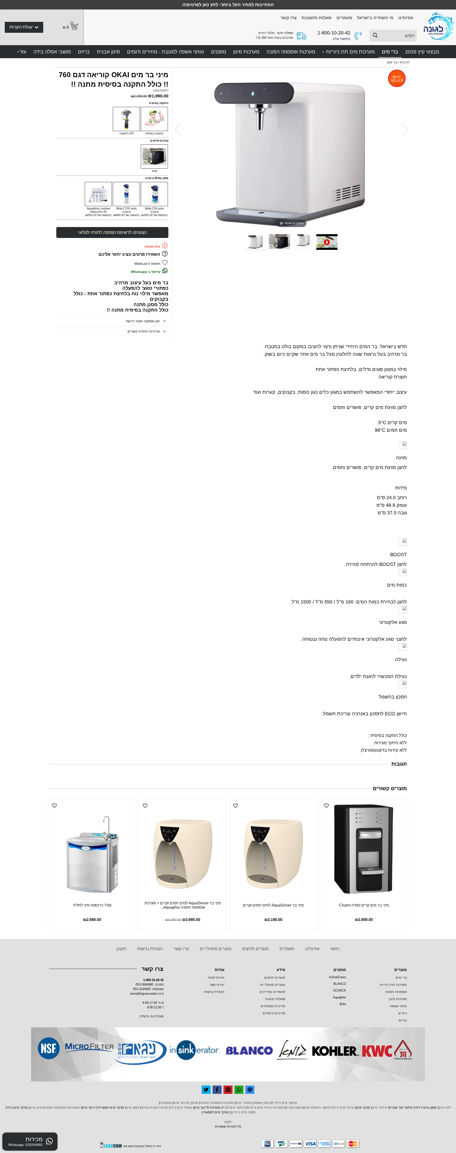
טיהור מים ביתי (343, 1107)
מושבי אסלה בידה (52, 51)
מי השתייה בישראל (375, 17)
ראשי (334, 948)
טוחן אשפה (261, 1103)
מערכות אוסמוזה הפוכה (290, 51)
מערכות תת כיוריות (393, 985)
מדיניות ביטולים (274, 1013)
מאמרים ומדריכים (272, 992)
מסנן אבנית (293, 1107)
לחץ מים (444, 1107)
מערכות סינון (246, 51)
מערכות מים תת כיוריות (350, 51)
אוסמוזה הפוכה (396, 992)
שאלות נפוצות (275, 999)
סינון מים (35, 1107)
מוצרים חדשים (255, 948)
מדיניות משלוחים (273, 1006)
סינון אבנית (108, 51)
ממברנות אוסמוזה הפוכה (62, 1107)
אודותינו (405, 17)
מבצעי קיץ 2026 (422, 51)
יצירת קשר (217, 985)
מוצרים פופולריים (215, 948)
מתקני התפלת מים (317, 1107)
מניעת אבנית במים (154, 1107)
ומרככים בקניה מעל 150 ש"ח (274, 37)
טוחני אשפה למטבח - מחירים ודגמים (165, 51)
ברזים (84, 51)
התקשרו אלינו (341, 39)
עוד (22, 51)
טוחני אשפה (398, 1006)
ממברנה (165, 1103)
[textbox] (319, 970)
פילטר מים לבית (233, 1107)
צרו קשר (288, 17)
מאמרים (344, 17)
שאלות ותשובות (316, 17)
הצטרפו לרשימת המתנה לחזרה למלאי (112, 232)
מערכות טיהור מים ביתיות (265, 1107)
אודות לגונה (216, 977)
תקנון (121, 948)
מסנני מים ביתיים (243, 1112)
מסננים (218, 51)
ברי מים (390, 51)
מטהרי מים (244, 1103)
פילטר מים (379, 1107)
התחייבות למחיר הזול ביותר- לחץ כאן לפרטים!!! (228, 4)
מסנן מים (132, 1107)
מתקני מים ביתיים (284, 1103)
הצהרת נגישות (149, 948)
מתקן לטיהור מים (185, 1103)
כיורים (402, 1013)
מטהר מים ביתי (181, 1107)
